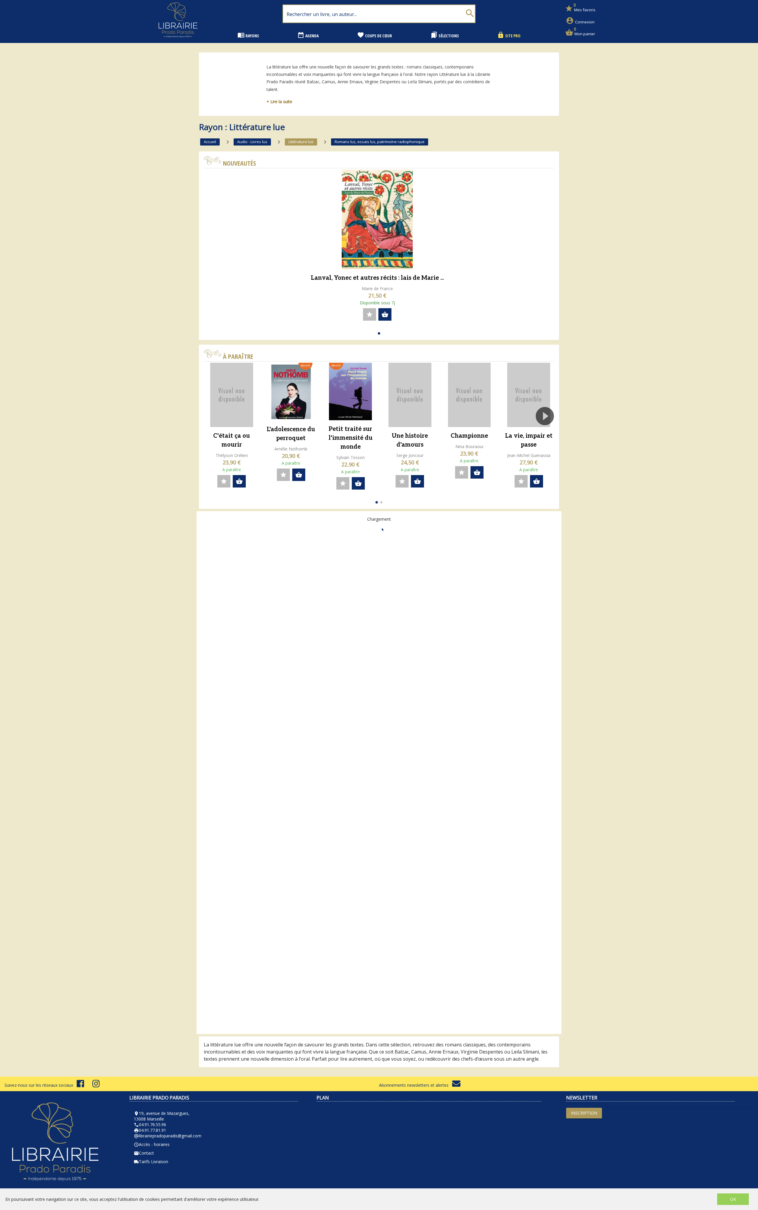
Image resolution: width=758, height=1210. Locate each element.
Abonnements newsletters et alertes (415, 1085)
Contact (144, 1153)
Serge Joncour (409, 455)
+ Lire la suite (279, 101)
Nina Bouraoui (469, 446)
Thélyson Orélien (232, 455)
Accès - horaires (152, 1144)
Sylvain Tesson (350, 457)
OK (733, 1199)
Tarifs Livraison (151, 1161)
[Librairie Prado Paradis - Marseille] (178, 40)
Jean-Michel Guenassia (528, 455)
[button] (379, 333)
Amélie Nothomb (290, 449)
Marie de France (377, 288)
